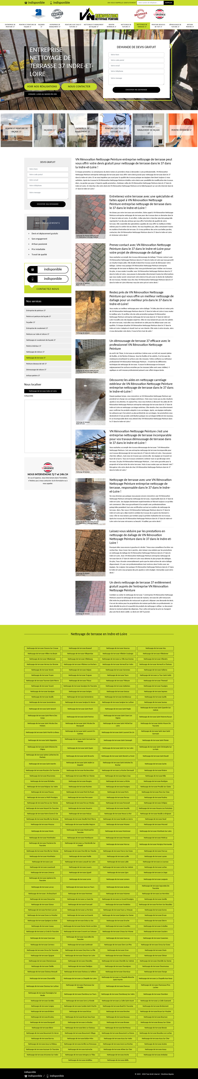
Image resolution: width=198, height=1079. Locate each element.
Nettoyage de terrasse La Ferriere (80, 910)
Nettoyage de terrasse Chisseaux (118, 956)
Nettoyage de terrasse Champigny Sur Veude (42, 994)
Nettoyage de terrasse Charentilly (42, 979)
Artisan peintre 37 (190, 26)
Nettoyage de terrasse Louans (80, 867)
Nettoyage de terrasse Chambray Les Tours (80, 994)
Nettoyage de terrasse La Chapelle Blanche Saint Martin (118, 978)
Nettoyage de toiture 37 (126, 26)
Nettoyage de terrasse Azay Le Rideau (42, 1044)
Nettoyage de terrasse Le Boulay (80, 1022)
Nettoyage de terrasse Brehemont (156, 1006)
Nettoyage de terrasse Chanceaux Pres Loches (155, 986)
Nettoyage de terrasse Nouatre (80, 808)
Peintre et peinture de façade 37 (27, 26)
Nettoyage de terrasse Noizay (80, 814)
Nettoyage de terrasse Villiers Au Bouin (42, 654)
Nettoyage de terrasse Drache (118, 921)
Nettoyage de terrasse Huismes (118, 894)
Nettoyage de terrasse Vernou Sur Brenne (42, 664)
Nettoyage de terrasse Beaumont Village (80, 1033)
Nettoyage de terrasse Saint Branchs (80, 756)
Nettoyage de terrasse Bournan (155, 1017)
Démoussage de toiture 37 (175, 26)
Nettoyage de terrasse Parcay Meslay (80, 803)
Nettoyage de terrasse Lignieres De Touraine (42, 879)
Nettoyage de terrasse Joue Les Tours (80, 887)
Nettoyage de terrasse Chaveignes (118, 966)
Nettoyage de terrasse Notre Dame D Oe (42, 814)
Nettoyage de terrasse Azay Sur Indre (118, 1039)
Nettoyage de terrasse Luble (117, 862)
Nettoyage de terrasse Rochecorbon (80, 771)
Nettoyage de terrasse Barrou (42, 1039)
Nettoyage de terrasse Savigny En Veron (80, 702)
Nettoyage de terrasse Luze (42, 862)
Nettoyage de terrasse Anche (118, 1055)
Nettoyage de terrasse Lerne (80, 879)
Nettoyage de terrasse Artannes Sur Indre (42, 1055)
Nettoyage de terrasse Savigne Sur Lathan (118, 702)
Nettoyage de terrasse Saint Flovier (155, 740)
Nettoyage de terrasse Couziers (155, 932)
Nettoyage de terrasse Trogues (80, 675)
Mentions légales (167, 1074)
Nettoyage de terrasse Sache (155, 764)
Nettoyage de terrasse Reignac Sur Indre (42, 787)
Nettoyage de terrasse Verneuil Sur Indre (118, 664)
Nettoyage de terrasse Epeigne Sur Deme (117, 915)
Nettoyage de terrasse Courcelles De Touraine (80, 938)
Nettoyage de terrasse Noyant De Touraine (42, 808)
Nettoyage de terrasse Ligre (117, 873)
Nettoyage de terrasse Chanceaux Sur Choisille (80, 986)
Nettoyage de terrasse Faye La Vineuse (118, 910)
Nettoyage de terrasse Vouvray (118, 648)
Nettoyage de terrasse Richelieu (42, 781)
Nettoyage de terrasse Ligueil (80, 873)
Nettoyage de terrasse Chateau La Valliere (80, 972)
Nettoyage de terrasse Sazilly (155, 697)
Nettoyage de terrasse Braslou (42, 1017)
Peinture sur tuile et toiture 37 (73, 26)
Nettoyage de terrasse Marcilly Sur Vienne (42, 851)
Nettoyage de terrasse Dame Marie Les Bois (80, 926)
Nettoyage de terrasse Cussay (42, 926)
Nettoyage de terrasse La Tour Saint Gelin (155, 675)
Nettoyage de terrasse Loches (155, 867)
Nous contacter (79, 86)
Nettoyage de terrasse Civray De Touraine (42, 950)
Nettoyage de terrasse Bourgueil (42, 1022)
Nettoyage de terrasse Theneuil (155, 681)
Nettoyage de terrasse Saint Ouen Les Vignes (118, 717)
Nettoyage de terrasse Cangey (42, 1006)
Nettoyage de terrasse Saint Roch (80, 709)
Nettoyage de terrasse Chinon (155, 956)
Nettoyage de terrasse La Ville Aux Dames (118, 659)
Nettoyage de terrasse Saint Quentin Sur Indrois (155, 709)
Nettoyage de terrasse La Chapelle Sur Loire (80, 979)
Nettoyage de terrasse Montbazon (80, 838)
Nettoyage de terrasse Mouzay (42, 825)
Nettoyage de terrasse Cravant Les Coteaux (80, 932)
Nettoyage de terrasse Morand (155, 825)
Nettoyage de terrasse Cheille (42, 966)
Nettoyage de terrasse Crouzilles (118, 926)
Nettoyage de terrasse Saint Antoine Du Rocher (118, 764)
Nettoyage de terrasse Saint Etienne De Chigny (42, 748)
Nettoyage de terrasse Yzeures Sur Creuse (42, 648)
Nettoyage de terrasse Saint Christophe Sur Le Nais (155, 748)
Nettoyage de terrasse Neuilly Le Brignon (155, 814)
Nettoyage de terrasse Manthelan (42, 857)
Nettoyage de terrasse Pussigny (118, 787)
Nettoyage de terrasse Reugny (80, 781)
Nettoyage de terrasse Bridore (42, 1012)
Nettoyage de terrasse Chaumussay (155, 966)
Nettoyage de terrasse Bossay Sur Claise (156, 1022)
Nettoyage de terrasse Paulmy (155, 798)
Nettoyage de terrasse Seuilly (42, 697)
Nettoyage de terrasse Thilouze (118, 681)
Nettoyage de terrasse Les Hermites (155, 894)
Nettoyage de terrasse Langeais (156, 879)
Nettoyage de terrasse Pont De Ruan (80, 792)
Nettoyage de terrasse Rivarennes (42, 776)
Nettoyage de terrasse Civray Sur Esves (155, 945)
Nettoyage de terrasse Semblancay (118, 697)
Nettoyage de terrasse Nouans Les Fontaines (155, 808)
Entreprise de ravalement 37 (54, 26)
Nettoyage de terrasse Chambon (155, 994)
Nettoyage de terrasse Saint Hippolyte (42, 740)
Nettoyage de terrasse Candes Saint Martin (80, 1006)
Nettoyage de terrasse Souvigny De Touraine (80, 686)
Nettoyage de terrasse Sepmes (155, 692)
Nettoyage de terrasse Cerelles (42, 1001)
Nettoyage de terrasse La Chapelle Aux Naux (155, 979)
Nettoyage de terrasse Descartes (42, 899)
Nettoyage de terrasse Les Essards (80, 915)
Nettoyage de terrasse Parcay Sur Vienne (42, 803)
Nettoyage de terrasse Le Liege (155, 873)
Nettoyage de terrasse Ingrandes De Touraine (155, 887)
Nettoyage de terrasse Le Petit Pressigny (42, 798)
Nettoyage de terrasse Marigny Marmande (155, 844)
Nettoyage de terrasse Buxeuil (80, 648)
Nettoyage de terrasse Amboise (155, 1055)
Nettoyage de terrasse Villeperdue (80, 654)
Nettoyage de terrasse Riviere (155, 771)
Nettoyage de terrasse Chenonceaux (42, 961)
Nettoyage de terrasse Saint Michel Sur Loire (118, 724)
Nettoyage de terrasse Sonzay (118, 692)
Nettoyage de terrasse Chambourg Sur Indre (118, 994)
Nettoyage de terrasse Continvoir (80, 945)
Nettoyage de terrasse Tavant (42, 686)
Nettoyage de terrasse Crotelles (156, 926)
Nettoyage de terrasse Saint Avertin (42, 764)
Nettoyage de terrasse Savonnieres (42, 702)
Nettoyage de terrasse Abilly (117, 1060)
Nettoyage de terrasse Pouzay (42, 792)
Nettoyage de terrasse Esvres (156, 910)
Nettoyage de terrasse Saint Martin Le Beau (42, 732)
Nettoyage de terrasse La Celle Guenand (155, 1001)
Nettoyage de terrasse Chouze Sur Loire (80, 956)
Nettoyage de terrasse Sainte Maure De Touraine (156, 724)
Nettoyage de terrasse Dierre (156, 921)
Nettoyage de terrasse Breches (118, 1012)
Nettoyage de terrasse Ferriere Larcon (42, 910)
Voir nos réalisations (42, 86)
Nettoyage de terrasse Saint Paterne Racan (155, 717)
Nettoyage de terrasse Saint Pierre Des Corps (42, 717)
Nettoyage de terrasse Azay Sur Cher (155, 1039)
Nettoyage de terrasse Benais (156, 1028)
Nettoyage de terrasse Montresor (118, 831)
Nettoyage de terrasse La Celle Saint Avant (118, 1001)
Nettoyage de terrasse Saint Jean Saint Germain (155, 732)
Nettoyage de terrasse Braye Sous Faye (80, 1017)
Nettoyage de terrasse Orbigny (155, 803)
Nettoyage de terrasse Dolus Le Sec (80, 921)
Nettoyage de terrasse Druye (155, 915)
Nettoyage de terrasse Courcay (118, 938)
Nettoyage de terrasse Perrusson (80, 798)
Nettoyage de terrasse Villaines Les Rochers (80, 664)
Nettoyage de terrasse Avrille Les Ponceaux (80, 1044)
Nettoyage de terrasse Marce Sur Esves (118, 851)
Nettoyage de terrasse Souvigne (42, 692)
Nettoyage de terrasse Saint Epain (80, 748)
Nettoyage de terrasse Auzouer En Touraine (42, 1049)
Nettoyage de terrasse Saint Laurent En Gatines (80, 732)
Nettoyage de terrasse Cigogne (42, 956)
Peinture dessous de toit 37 (158, 26)
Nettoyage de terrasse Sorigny (80, 692)
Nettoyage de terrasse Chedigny (80, 966)
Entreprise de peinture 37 (10, 26)
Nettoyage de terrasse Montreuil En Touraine (80, 831)
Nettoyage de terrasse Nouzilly (117, 808)
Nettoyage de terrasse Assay (155, 1049)
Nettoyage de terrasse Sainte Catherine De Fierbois (42, 756)
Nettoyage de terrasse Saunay (155, 702)
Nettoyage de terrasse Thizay (80, 681)
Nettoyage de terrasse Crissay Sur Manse (118, 932)
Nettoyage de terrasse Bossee (118, 1022)
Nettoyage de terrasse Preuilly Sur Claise (155, 787)
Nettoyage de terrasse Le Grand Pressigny (118, 899)
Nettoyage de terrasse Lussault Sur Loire (80, 862)
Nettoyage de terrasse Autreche (80, 1049)
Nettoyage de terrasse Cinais (155, 950)
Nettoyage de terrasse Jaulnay (118, 887)
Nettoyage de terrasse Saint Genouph (118, 740)
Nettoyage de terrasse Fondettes (118, 905)
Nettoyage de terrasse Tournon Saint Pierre (42, 681)
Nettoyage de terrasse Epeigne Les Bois (42, 921)
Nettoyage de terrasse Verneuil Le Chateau (155, 664)
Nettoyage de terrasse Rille (155, 776)
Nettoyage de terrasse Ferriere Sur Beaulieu (155, 905)
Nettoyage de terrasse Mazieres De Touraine (42, 844)
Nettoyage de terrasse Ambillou (80, 1060)
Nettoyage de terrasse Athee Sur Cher (118, 1049)
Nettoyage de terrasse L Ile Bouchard (42, 894)
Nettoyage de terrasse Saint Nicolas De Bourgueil (80, 724)
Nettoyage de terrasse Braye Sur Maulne (155, 1012)
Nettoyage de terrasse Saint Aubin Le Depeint (80, 764)
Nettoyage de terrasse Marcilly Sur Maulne (80, 851)
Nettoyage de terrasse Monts (42, 831)
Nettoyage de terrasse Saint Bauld (156, 756)
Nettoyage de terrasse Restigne (156, 781)
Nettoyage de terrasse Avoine (155, 1044)
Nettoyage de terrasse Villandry (156, 659)
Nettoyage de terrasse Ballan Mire (80, 1039)
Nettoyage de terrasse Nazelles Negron (80, 825)
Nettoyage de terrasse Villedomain (42, 659)
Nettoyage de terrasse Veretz (42, 670)
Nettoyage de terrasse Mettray (155, 838)
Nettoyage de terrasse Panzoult (118, 803)
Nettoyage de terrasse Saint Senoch (42, 709)
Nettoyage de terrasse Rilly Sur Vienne (80, 776)
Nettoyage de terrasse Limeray (42, 873)
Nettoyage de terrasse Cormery (42, 945)
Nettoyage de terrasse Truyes (42, 675)
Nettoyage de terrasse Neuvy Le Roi (117, 814)
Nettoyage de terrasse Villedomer (155, 654)
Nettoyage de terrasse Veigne (80, 670)
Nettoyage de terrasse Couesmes (155, 938)
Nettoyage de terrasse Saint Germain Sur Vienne (80, 740)
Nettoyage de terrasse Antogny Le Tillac (80, 1055)
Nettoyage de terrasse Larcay (42, 887)
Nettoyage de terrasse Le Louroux (155, 862)
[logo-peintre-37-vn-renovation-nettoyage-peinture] (99, 14)
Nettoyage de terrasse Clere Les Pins (118, 945)
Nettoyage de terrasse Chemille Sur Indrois (118, 961)
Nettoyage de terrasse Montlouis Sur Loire (155, 831)
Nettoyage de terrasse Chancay (118, 986)
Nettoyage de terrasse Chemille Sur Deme (155, 961)
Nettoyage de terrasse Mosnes (117, 825)
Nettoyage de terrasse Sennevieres (80, 697)
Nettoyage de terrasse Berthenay (118, 1028)
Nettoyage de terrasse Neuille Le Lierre (118, 819)
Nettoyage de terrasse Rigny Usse (118, 776)
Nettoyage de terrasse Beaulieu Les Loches (156, 1033)
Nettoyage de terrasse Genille (155, 899)
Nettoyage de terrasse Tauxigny (156, 686)
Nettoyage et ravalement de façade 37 (93, 26)
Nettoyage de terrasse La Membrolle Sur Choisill (80, 844)
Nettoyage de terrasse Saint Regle (118, 709)
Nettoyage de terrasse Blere (42, 1028)
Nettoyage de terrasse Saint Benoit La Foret (117, 756)
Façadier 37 (41, 26)
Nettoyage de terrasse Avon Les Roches (118, 1044)
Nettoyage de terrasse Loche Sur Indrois (118, 867)
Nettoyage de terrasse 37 (142, 26)
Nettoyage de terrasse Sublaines (118, 686)
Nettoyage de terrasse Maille (80, 857)
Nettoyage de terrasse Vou (156, 648)
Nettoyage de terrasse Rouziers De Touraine (42, 771)
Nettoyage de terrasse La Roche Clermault (118, 771)
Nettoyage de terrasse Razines (80, 787)
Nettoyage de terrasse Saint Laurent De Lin (118, 732)
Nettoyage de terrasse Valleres (155, 670)
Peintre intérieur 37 (111, 26)
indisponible (36, 2)
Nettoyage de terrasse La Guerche (80, 899)
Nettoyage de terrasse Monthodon (42, 838)
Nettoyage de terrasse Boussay (118, 1017)
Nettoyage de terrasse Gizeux (42, 905)
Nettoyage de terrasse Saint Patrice (80, 717)
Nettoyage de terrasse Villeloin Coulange (118, 654)
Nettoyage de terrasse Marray (117, 844)
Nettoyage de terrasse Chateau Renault (42, 972)
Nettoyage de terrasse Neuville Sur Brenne (42, 819)
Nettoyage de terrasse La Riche (118, 781)
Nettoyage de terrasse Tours (117, 675)
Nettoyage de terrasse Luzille (118, 857)
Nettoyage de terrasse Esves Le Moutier (42, 915)
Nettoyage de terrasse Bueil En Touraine (118, 1006)
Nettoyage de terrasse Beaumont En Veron (42, 1033)
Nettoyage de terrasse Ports (117, 792)
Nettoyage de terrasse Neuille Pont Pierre (80, 819)
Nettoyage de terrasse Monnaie (118, 838)
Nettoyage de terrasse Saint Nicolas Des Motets (42, 724)
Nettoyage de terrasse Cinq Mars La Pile (80, 950)
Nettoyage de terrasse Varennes (118, 670)
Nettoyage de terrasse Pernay (118, 798)
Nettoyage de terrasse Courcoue (42, 938)
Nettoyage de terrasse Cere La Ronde (80, 1001)
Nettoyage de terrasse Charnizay (118, 972)
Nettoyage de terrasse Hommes (80, 894)
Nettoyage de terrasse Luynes (155, 857)
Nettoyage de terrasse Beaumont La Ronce (118, 1033)
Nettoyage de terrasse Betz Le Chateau (80, 1028)
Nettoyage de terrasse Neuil (155, 819)
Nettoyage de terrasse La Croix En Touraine (42, 932)
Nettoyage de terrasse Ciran (117, 950)
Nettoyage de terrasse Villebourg (80, 659)
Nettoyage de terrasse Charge (155, 972)
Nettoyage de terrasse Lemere (117, 879)
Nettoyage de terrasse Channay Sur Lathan (42, 986)
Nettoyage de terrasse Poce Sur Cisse (155, 792)
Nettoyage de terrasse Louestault (42, 867)
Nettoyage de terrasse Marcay (155, 851)
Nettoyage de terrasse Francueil (80, 905)
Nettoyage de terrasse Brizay (80, 1012)
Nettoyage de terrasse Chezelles (80, 961)
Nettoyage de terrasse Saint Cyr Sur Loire (118, 748)
